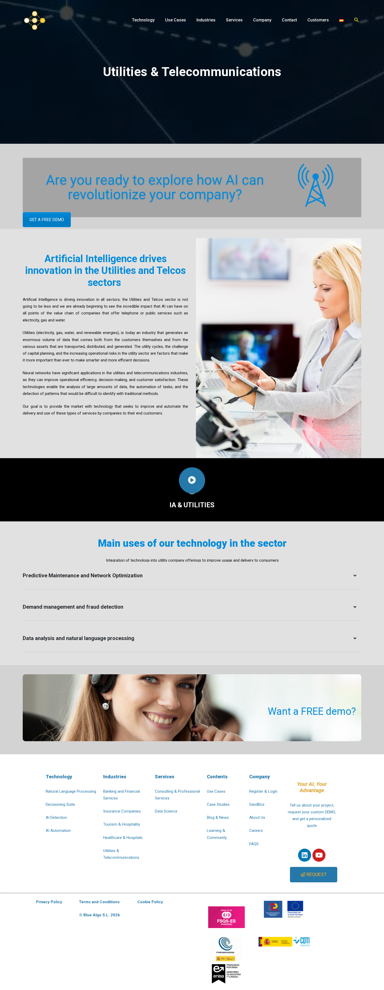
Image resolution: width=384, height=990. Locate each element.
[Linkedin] (304, 855)
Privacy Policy (49, 902)
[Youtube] (318, 855)
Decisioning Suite (60, 804)
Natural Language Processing (71, 791)
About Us (257, 817)
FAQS (254, 844)
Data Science (166, 811)
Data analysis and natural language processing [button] (78, 638)
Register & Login (263, 791)
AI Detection (56, 817)
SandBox (256, 804)
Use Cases (216, 791)
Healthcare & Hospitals (123, 837)
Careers (256, 830)
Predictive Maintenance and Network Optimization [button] (83, 575)
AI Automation (58, 830)
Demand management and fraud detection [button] (73, 607)
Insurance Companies (122, 811)
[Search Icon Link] (356, 20)
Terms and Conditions (99, 902)
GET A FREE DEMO (47, 219)
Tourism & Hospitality (121, 824)
